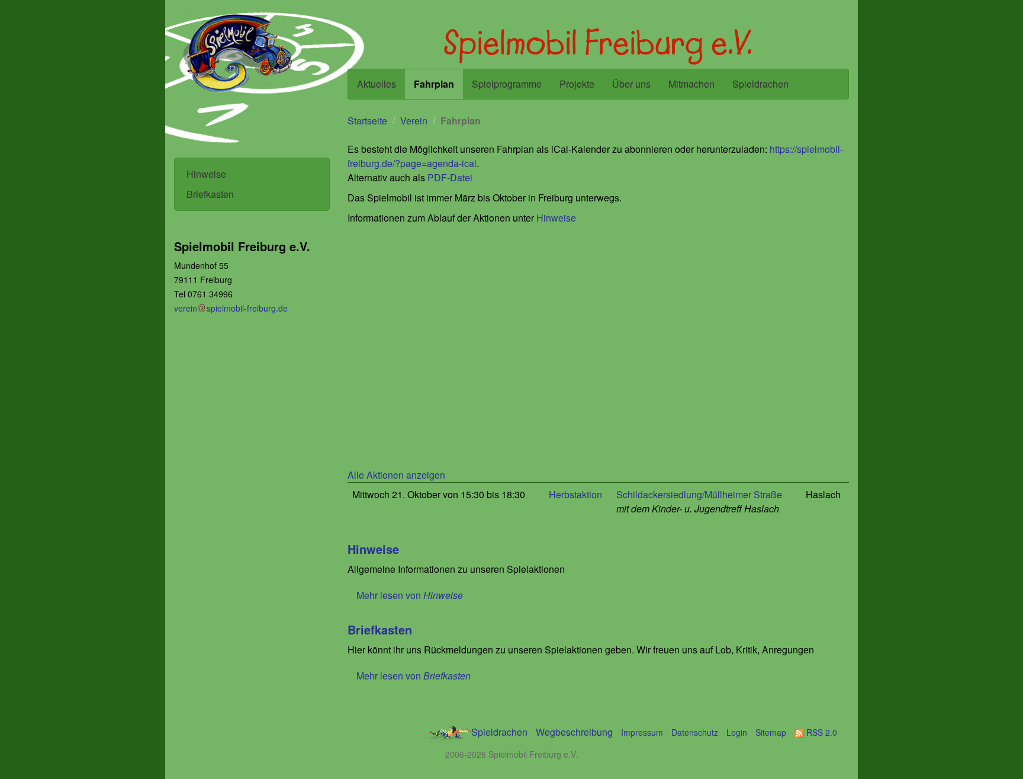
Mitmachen (691, 84)
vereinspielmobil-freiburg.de (231, 308)
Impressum (642, 732)
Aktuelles (376, 84)
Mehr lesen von (409, 595)
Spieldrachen (760, 84)
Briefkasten (210, 194)
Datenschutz (694, 732)
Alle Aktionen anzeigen (396, 475)
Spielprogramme (507, 84)
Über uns (631, 84)
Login (736, 732)
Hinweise (206, 174)
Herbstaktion (575, 494)
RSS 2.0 (820, 732)
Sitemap (770, 732)
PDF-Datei (449, 177)
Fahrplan (434, 84)
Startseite (367, 120)
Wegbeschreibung (574, 732)
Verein (413, 120)
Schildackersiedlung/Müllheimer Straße (699, 494)
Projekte (576, 84)
